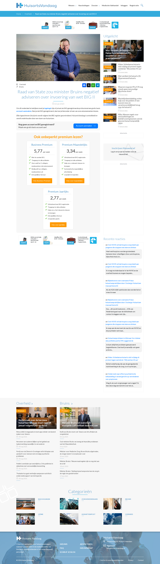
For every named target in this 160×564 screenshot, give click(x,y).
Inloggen (124, 5)
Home (18, 14)
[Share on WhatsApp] (93, 85)
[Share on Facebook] (84, 85)
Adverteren (86, 544)
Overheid (28, 14)
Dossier (95, 5)
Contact (141, 560)
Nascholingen (83, 5)
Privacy (130, 560)
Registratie (134, 5)
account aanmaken (24, 111)
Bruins (21, 87)
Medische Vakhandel (110, 5)
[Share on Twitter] (89, 85)
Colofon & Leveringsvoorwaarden (111, 560)
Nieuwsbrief (86, 548)
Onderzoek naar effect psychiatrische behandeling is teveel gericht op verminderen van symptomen (122, 376)
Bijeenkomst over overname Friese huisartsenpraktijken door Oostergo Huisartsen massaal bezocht (123, 283)
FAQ (62, 548)
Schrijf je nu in (67, 552)
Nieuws (71, 5)
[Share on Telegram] (98, 85)
